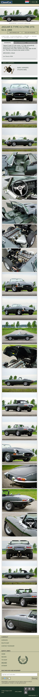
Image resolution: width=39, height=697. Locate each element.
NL (7, 678)
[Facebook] (25, 689)
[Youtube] (25, 692)
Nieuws (3, 657)
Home (3, 654)
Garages (4, 640)
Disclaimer (18, 691)
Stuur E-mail (22, 69)
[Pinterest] (29, 689)
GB (3, 678)
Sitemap (4, 665)
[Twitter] (33, 689)
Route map (5, 643)
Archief (4, 662)
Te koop (4, 660)
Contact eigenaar (7, 646)
